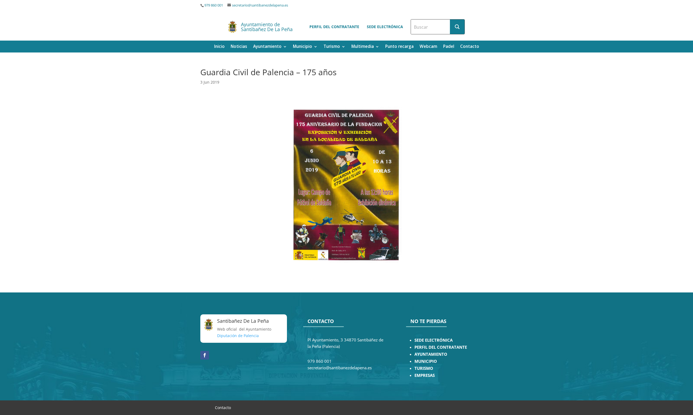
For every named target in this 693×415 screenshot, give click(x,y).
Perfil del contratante (334, 26)
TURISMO (423, 368)
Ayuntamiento (267, 47)
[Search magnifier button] (457, 26)
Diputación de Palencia (238, 335)
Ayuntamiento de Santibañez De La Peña (267, 26)
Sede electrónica (385, 26)
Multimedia (362, 47)
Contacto (469, 47)
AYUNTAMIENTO (430, 354)
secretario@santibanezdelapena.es (260, 5)
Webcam (428, 47)
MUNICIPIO (425, 361)
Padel (448, 47)
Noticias (239, 47)
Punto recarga (399, 47)
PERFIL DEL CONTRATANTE (440, 347)
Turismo (331, 47)
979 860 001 (213, 5)
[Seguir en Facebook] (204, 355)
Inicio (219, 47)
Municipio (302, 47)
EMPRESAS (424, 375)
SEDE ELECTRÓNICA (433, 340)
